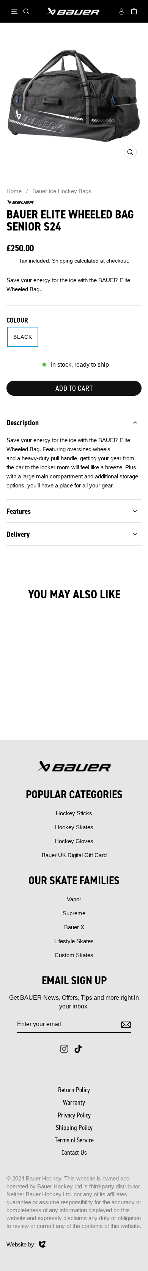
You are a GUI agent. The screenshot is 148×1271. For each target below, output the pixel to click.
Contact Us (74, 1152)
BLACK (22, 337)
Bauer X (74, 927)
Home (14, 191)
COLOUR (17, 320)
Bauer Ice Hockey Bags (61, 191)
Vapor (74, 899)
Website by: (21, 1244)
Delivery (18, 534)
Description (22, 422)
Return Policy (74, 1089)
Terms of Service (74, 1140)
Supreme (74, 913)
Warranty (74, 1102)
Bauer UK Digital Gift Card (74, 855)
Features (18, 511)
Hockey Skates (74, 827)
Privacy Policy (74, 1115)
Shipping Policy (74, 1127)
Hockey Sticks (74, 813)
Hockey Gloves (74, 841)
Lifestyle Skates (74, 941)
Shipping (62, 261)
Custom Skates (74, 955)
